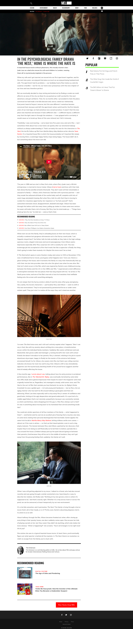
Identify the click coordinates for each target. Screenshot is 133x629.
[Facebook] (93, 58)
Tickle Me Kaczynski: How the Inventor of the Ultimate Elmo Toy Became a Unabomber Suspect (56, 590)
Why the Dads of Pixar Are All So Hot (32, 222)
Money (77, 8)
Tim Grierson (38, 11)
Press (72, 621)
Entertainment (44, 8)
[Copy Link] (111, 58)
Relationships (66, 8)
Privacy (66, 621)
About (60, 621)
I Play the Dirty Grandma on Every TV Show (34, 220)
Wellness (94, 8)
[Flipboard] (99, 58)
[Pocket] (105, 58)
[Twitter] (87, 58)
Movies (32, 11)
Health (55, 8)
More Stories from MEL (66, 605)
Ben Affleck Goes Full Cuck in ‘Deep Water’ (34, 225)
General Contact (66, 624)
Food (85, 8)
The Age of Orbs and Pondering (47, 573)
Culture (32, 8)
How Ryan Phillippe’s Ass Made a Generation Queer (36, 228)
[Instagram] (116, 58)
